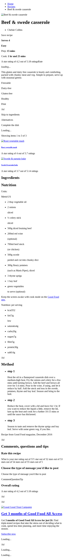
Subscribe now (8, 534)
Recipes (11, 6)
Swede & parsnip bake (9, 165)
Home (10, 3)
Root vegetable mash (9, 147)
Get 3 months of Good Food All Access (31, 514)
